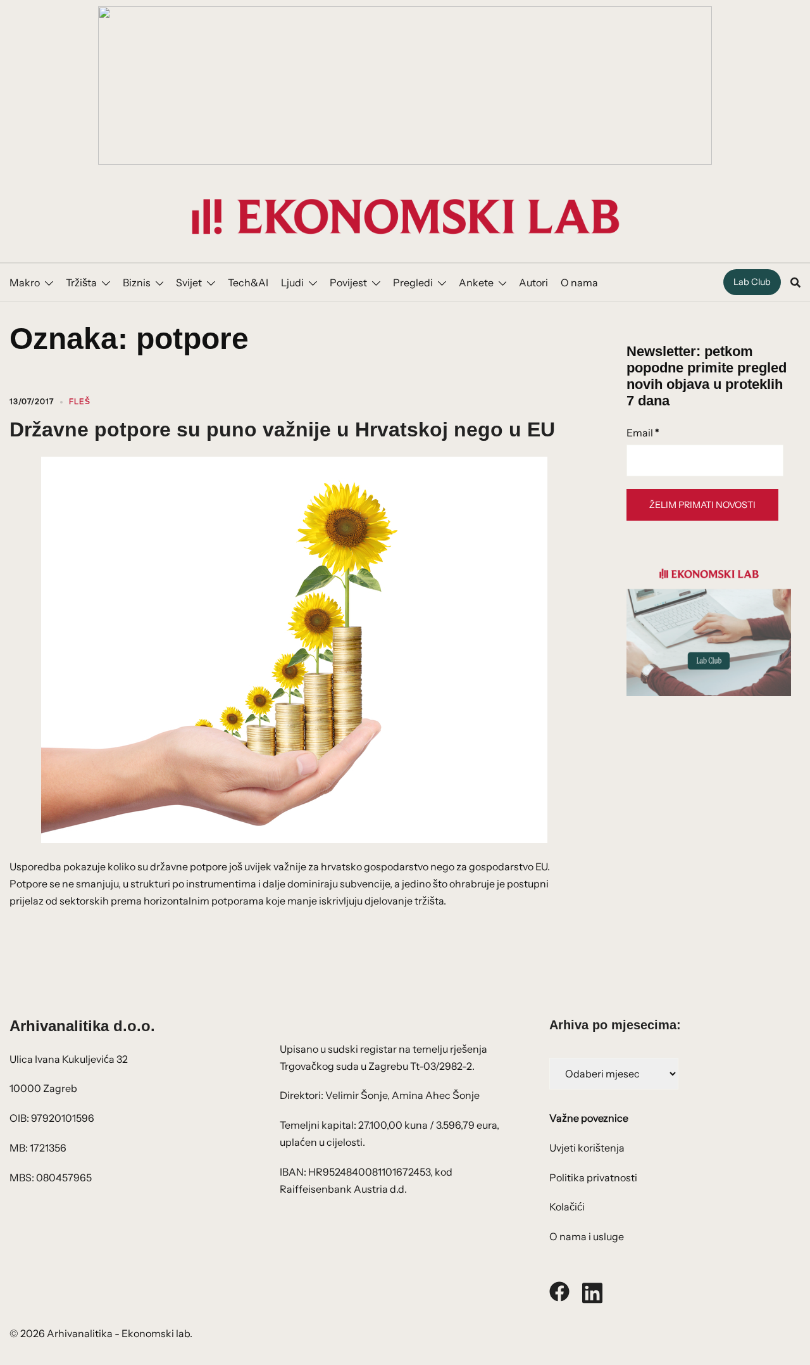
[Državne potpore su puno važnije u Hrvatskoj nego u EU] (294, 648)
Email (642, 432)
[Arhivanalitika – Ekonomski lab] (405, 215)
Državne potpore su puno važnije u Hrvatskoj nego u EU (282, 429)
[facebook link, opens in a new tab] (559, 1290)
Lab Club (752, 282)
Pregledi (413, 282)
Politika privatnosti (593, 1177)
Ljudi (292, 282)
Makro (24, 282)
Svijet (189, 282)
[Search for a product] (795, 282)
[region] (405, 85)
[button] (405, 85)
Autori (533, 282)
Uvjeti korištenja (587, 1147)
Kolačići (567, 1206)
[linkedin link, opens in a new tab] (592, 1290)
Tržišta (81, 282)
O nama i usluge (586, 1236)
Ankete (476, 282)
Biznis (137, 282)
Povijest (348, 282)
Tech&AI (248, 282)
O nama (579, 282)
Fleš (79, 401)
